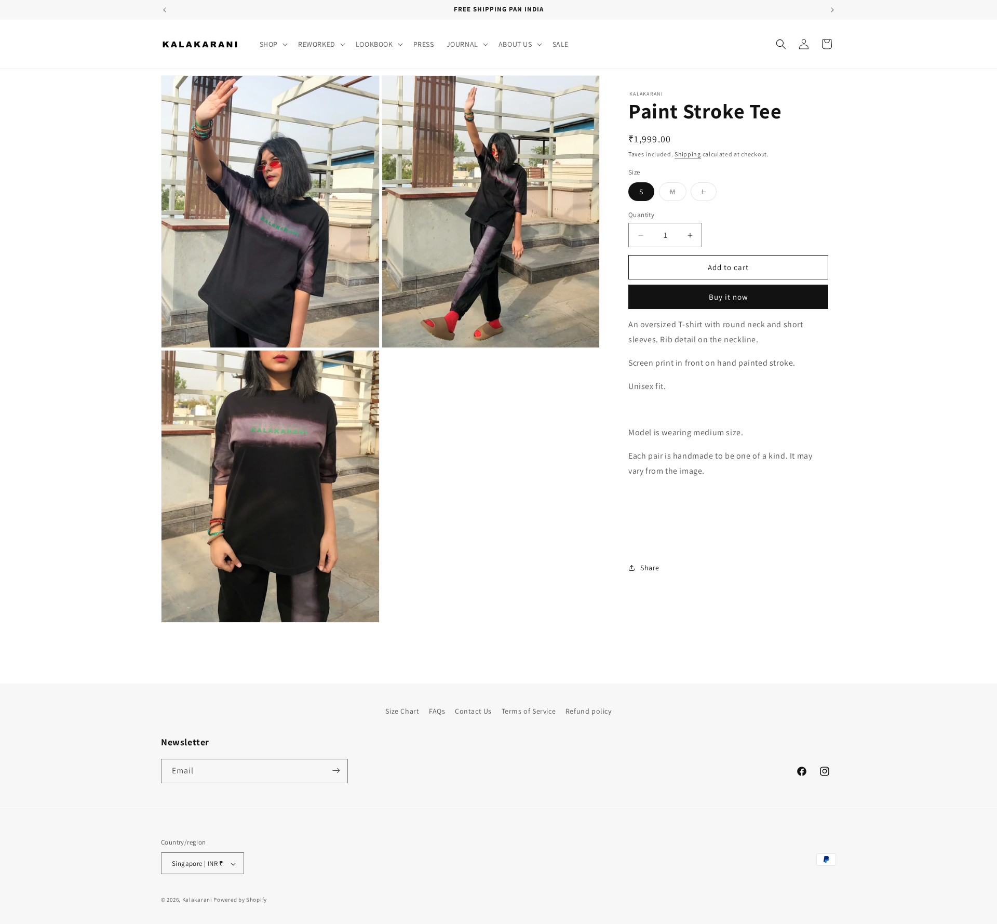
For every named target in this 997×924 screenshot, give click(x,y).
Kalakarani (197, 900)
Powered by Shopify (240, 900)
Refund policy (588, 711)
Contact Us (473, 711)
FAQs (437, 711)
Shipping (688, 154)
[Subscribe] (336, 770)
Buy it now (728, 297)
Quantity (641, 214)
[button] (272, 44)
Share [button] (649, 567)
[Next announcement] (832, 10)
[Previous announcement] (164, 10)
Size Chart (402, 711)
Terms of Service (529, 711)
